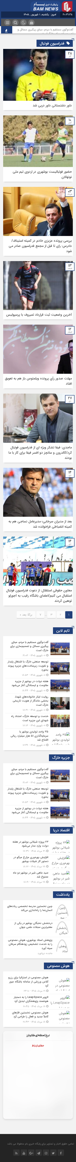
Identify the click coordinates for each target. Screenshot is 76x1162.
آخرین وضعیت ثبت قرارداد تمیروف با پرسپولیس (39, 314)
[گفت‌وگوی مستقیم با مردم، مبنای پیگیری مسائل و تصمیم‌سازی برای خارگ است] (38, 649)
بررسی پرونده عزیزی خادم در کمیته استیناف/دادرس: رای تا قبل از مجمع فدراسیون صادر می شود (40, 246)
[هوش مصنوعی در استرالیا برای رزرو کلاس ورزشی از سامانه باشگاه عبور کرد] (38, 984)
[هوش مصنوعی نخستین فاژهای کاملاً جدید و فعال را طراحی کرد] (38, 1017)
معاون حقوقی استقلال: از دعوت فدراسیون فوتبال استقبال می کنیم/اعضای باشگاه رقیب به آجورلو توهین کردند (39, 595)
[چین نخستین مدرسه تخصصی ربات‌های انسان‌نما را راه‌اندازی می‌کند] (38, 911)
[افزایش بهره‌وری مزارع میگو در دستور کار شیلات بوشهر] (38, 862)
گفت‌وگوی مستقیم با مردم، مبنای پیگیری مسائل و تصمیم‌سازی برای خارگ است (45, 31)
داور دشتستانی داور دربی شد (52, 105)
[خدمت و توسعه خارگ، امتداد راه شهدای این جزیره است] (38, 720)
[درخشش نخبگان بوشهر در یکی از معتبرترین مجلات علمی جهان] (38, 928)
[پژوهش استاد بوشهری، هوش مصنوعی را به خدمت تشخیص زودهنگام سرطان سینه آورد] (38, 946)
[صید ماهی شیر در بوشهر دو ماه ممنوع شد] (38, 877)
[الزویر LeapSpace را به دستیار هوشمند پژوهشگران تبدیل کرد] (38, 1001)
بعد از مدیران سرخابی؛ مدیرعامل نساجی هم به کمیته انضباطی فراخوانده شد (40, 524)
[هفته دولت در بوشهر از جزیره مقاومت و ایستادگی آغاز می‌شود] (38, 686)
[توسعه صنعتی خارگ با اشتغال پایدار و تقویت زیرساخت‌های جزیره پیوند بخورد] (38, 668)
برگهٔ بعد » (26, 614)
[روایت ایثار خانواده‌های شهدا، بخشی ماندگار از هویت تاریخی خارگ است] (38, 703)
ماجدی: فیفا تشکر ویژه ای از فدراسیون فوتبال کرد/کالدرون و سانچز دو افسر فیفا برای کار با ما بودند (40, 452)
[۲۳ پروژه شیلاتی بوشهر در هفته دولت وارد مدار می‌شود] (38, 846)
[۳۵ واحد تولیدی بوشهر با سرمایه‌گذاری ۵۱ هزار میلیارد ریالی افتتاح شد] (38, 738)
